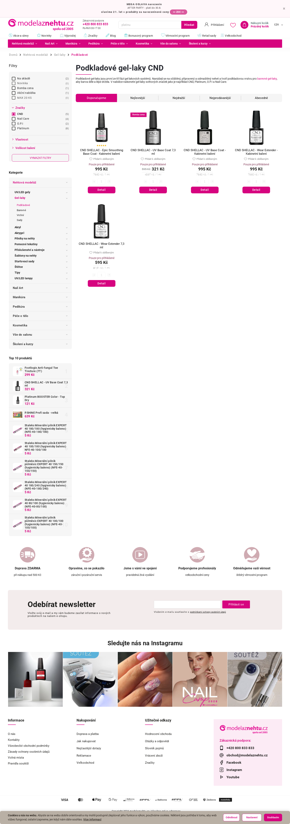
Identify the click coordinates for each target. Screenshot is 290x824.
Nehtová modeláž (24, 182)
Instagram (234, 770)
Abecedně (261, 98)
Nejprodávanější (220, 98)
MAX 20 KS (42, 97)
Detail (101, 189)
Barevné (21, 210)
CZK (276, 24)
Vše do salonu (22, 334)
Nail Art (18, 288)
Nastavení (251, 817)
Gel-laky (20, 197)
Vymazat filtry (40, 157)
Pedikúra (19, 306)
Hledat (189, 24)
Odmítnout (231, 817)
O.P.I (42, 123)
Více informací (92, 819)
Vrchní (20, 215)
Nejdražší (179, 98)
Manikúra (19, 297)
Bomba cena (42, 88)
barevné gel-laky (267, 78)
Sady (19, 220)
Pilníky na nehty (25, 238)
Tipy (17, 272)
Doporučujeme (96, 98)
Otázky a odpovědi (157, 741)
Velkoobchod (85, 762)
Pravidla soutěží (18, 763)
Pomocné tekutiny (26, 244)
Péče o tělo (20, 316)
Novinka (42, 83)
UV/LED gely (22, 192)
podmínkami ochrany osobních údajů (208, 612)
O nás (11, 734)
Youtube (232, 777)
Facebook (233, 762)
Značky (149, 762)
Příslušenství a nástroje (30, 249)
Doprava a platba (88, 734)
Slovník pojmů (154, 748)
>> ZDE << (178, 12)
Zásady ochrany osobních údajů (29, 751)
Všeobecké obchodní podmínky (28, 746)
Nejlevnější (137, 98)
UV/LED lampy (24, 278)
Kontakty (14, 740)
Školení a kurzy (23, 344)
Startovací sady (25, 261)
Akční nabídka (42, 92)
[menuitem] (24, 43)
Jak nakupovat (86, 741)
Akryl (18, 227)
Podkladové (23, 205)
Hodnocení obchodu (158, 734)
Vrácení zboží (154, 755)
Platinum (42, 128)
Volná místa (16, 757)
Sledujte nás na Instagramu (145, 643)
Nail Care (42, 118)
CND (42, 113)
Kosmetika (20, 325)
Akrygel (19, 233)
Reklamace (84, 755)
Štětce (19, 266)
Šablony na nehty (26, 255)
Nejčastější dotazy (89, 748)
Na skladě (42, 78)
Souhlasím (273, 817)
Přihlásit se (236, 604)
